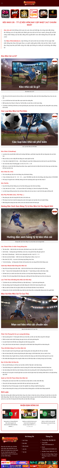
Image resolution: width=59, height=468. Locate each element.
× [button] (52, 211)
